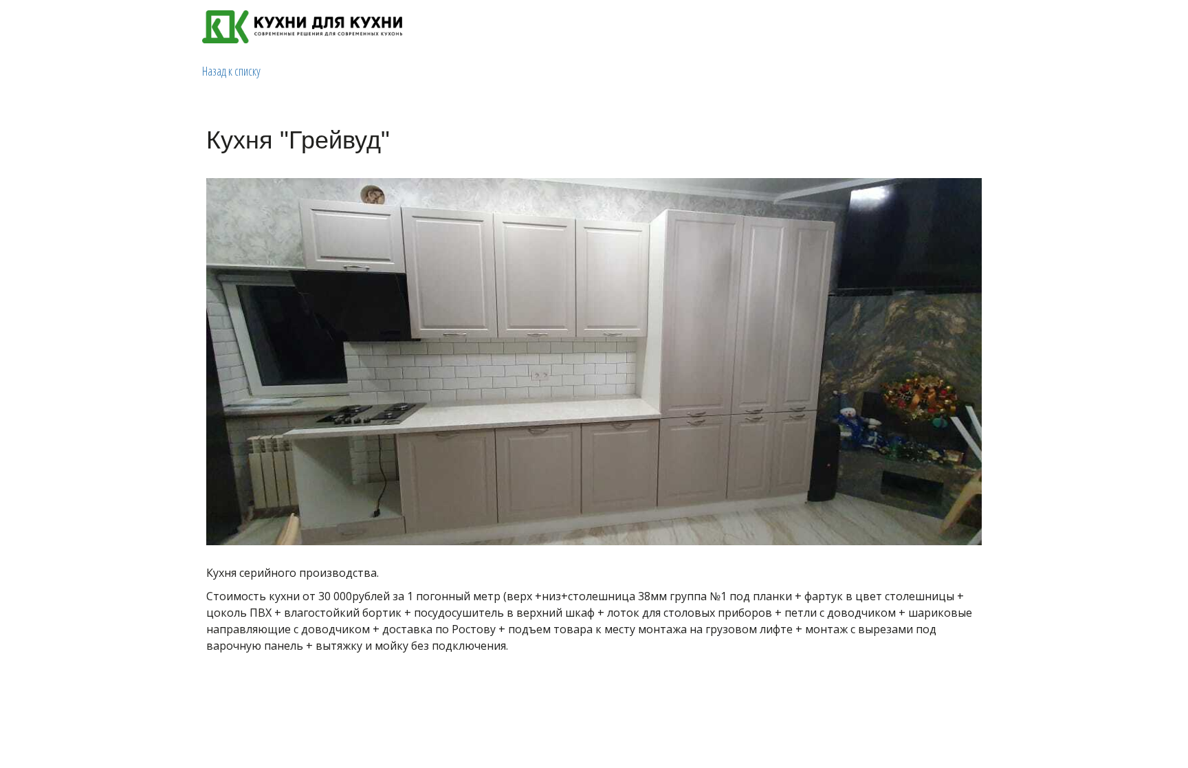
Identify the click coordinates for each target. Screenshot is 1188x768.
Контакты (912, 26)
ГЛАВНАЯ (670, 26)
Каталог (725, 26)
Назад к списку (231, 71)
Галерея (788, 26)
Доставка (847, 26)
